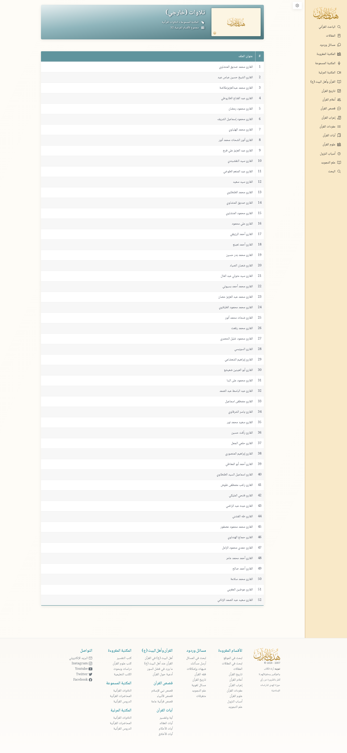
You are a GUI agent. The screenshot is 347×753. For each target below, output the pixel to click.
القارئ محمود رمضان (241, 109)
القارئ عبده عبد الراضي (239, 506)
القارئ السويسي (243, 349)
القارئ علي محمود (242, 224)
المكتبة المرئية (327, 72)
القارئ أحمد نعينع (243, 244)
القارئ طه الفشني (242, 516)
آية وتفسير (166, 718)
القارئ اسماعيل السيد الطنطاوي (235, 474)
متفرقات (201, 696)
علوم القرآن (329, 144)
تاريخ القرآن (328, 91)
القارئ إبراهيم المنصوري (239, 454)
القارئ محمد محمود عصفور (236, 527)
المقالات (331, 36)
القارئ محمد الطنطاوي (240, 192)
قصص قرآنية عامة (162, 701)
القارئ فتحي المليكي (241, 495)
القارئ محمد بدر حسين (239, 255)
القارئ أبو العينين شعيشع (238, 370)
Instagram (80, 663)
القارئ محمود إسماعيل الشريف (235, 119)
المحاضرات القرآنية (121, 696)
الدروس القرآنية (122, 701)
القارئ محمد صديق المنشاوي (236, 67)
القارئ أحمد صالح (243, 568)
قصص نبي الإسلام (162, 690)
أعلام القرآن (329, 100)
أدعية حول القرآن (163, 674)
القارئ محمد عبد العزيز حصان (235, 297)
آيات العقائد (166, 723)
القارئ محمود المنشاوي (239, 213)
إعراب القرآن (328, 118)
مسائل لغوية (199, 685)
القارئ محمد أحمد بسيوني (237, 286)
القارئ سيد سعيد (243, 182)
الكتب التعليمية (123, 674)
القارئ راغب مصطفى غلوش (237, 485)
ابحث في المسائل (196, 658)
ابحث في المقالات (232, 663)
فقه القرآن (200, 674)
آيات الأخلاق (165, 734)
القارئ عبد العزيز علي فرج (238, 150)
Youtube (82, 669)
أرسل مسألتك (198, 663)
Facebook (81, 680)
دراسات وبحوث (122, 669)
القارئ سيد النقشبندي (240, 161)
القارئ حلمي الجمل (242, 443)
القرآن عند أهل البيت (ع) (158, 663)
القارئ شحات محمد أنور (239, 318)
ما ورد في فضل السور (160, 669)
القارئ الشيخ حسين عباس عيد (235, 77)
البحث (332, 171)
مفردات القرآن (327, 126)
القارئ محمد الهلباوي (241, 129)
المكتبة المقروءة (326, 54)
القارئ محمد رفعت (242, 328)
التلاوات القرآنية (170, 22)
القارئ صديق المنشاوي (240, 203)
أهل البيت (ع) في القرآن (159, 658)
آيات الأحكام (166, 728)
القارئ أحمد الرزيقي (241, 234)
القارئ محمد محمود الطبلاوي (236, 307)
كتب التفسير (124, 658)
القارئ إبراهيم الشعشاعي (239, 359)
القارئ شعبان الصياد (241, 265)
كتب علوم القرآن (122, 663)
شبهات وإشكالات (196, 669)
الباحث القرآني (327, 27)
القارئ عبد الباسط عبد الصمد (236, 391)
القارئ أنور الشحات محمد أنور (236, 140)
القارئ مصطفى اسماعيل (239, 401)
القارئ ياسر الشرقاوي (240, 412)
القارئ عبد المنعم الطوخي (238, 171)
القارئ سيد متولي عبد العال (237, 276)
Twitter (82, 674)
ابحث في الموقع (233, 658)
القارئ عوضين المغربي (240, 589)
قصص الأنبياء (165, 696)
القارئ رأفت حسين (242, 433)
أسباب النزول (328, 154)
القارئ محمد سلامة (242, 579)
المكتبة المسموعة (325, 63)
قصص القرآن (328, 108)
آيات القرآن (329, 135)
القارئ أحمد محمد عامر (239, 558)
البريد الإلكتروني (79, 658)
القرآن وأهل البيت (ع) (323, 82)
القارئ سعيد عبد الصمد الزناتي (235, 600)
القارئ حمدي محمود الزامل (237, 548)
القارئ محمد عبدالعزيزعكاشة (236, 88)
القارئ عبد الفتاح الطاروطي (237, 98)
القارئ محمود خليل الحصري (236, 339)
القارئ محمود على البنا (240, 380)
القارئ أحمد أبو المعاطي (239, 464)
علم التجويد (328, 162)
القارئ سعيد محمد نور (240, 422)
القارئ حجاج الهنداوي (240, 537)
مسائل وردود (328, 45)
